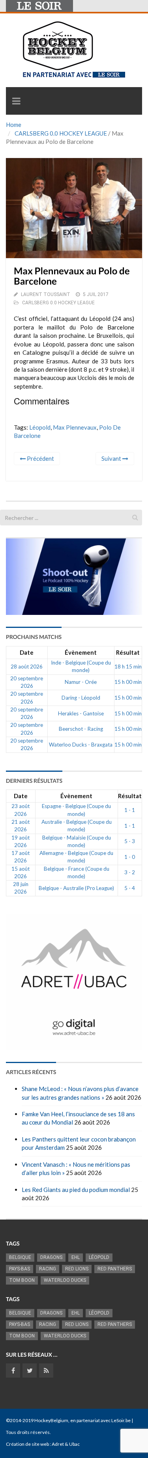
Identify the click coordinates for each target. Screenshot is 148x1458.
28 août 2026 (27, 666)
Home (13, 124)
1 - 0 (129, 857)
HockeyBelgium (51, 1420)
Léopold (40, 427)
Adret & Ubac (66, 1444)
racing (47, 1269)
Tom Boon (22, 1280)
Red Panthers (114, 1269)
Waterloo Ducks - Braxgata (80, 744)
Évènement (81, 652)
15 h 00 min (128, 682)
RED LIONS (76, 1269)
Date (27, 652)
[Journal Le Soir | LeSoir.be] (39, 6)
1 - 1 (129, 810)
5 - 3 (129, 841)
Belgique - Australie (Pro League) (76, 888)
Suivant (111, 458)
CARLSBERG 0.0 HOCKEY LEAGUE (61, 133)
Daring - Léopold (81, 698)
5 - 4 (129, 888)
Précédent (40, 458)
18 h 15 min (128, 666)
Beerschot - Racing (81, 729)
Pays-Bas (19, 1269)
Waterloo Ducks (65, 1280)
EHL (75, 1257)
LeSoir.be (121, 1420)
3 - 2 (129, 872)
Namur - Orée (81, 682)
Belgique (20, 1257)
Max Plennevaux (75, 427)
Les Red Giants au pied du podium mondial (76, 1189)
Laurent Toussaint (45, 294)
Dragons (51, 1257)
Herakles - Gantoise (81, 713)
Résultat (128, 652)
